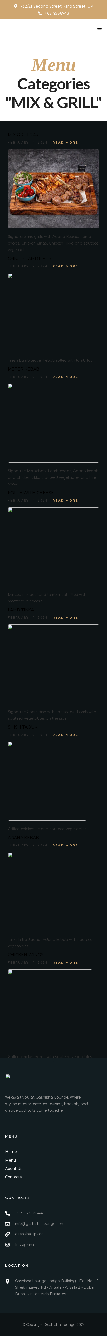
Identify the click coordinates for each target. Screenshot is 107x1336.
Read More (65, 142)
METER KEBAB (23, 369)
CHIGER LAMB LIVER (29, 258)
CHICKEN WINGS (26, 954)
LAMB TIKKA (21, 609)
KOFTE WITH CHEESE (31, 492)
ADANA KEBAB (23, 837)
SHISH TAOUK (22, 727)
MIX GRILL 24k (23, 134)
